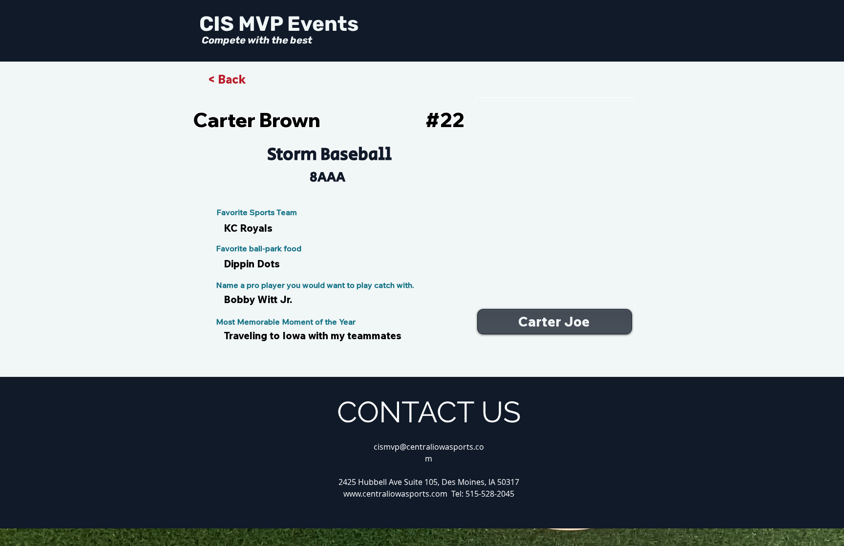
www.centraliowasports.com (395, 493)
